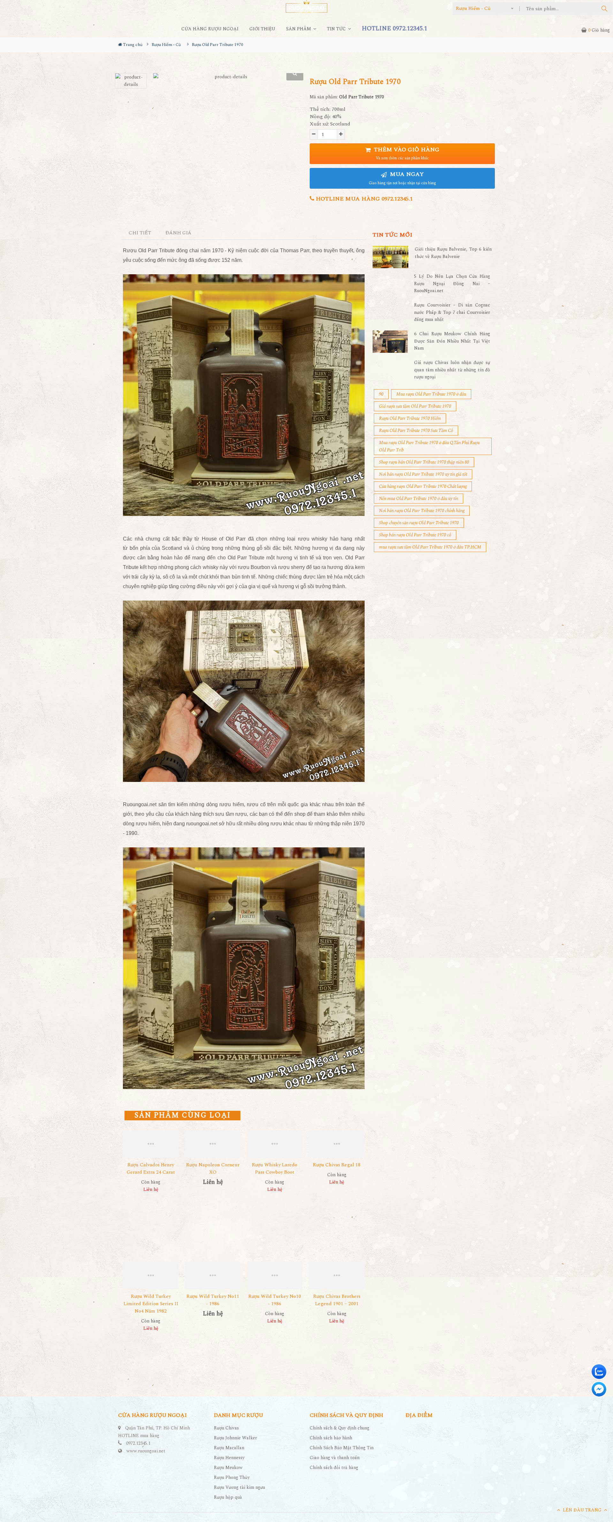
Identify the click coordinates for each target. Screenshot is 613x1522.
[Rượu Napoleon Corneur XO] (212, 1144)
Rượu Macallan (229, 1447)
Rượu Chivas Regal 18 (336, 1165)
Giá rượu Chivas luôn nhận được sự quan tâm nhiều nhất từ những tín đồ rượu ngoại (452, 369)
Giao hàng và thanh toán (334, 1457)
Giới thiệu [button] (262, 29)
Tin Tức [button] (337, 29)
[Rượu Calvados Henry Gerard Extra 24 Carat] (150, 1144)
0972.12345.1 (138, 1443)
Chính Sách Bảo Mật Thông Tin (342, 1447)
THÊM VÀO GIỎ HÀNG (405, 153)
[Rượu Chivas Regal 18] (336, 1144)
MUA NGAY (402, 178)
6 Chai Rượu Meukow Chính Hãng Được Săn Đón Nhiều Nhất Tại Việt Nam (452, 341)
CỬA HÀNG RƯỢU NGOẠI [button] (209, 29)
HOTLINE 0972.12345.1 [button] (394, 28)
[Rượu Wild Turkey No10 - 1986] (274, 1275)
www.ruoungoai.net (145, 1451)
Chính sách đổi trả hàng (334, 1467)
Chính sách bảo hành (331, 1438)
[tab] (140, 233)
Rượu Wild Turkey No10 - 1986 (274, 1300)
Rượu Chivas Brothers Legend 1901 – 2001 (336, 1300)
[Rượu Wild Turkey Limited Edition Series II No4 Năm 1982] (150, 1275)
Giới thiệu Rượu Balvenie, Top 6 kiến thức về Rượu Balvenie (453, 253)
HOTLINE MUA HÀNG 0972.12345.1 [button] (363, 198)
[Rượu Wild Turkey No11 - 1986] (212, 1275)
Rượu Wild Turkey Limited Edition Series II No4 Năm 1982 (151, 1304)
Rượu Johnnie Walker (235, 1438)
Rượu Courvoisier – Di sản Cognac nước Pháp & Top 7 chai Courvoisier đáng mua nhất (452, 312)
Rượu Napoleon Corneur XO (212, 1168)
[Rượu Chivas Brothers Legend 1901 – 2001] (336, 1275)
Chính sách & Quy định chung (339, 1428)
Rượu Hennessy (229, 1457)
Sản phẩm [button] (299, 29)
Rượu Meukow (228, 1467)
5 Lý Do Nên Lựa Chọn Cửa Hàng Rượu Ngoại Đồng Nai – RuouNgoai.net (452, 283)
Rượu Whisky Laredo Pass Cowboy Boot (274, 1168)
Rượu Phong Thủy (232, 1477)
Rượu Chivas (226, 1428)
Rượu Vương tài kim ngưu (239, 1487)
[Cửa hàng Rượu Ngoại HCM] (306, 6)
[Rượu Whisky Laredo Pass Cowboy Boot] (274, 1144)
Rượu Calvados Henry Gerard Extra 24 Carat (151, 1168)
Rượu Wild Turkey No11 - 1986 (212, 1300)
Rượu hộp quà (228, 1497)
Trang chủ (132, 45)
